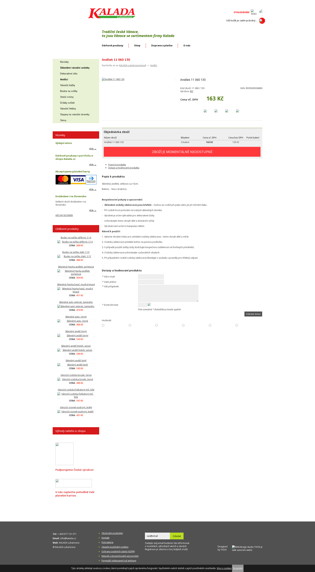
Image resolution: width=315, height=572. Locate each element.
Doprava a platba (161, 45)
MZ (191, 91)
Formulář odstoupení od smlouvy (119, 560)
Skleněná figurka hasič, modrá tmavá (76, 284)
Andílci (153, 65)
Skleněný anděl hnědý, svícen (76, 345)
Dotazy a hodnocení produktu (123, 167)
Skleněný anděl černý (76, 331)
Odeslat (177, 536)
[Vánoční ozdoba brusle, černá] (76, 379)
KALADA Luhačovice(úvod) (132, 65)
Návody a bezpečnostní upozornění (120, 556)
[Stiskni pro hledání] (254, 12)
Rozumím (238, 568)
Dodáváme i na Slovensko (70, 196)
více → (92, 148)
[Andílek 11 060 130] (113, 79)
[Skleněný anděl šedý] (76, 364)
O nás (186, 45)
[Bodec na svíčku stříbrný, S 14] (76, 242)
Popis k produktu (117, 164)
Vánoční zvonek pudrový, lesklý (76, 407)
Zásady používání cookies (115, 546)
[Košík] (262, 20)
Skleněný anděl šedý (76, 360)
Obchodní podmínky (112, 533)
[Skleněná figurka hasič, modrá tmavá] (76, 290)
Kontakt (105, 537)
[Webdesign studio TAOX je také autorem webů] (248, 548)
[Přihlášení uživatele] (262, 12)
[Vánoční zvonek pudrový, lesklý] (76, 411)
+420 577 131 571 (67, 534)
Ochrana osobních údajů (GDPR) (118, 551)
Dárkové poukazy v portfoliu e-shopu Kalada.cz (74, 157)
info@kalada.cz (68, 538)
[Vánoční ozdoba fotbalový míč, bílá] (76, 395)
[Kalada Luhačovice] (111, 17)
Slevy (137, 45)
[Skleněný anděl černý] (76, 335)
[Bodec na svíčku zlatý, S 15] (76, 256)
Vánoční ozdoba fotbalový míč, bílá (76, 389)
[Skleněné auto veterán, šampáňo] (76, 306)
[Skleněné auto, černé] (76, 321)
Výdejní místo (63, 143)
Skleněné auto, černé (76, 316)
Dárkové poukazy (112, 45)
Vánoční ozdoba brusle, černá (76, 375)
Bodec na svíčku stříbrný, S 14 (76, 237)
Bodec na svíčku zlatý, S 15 (76, 252)
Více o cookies (224, 568)
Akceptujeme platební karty (72, 171)
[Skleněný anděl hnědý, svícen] (76, 350)
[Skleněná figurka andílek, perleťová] (76, 272)
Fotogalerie (107, 542)
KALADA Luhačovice (69, 542)
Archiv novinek (64, 215)
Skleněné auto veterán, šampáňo (76, 302)
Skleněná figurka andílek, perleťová (76, 266)
